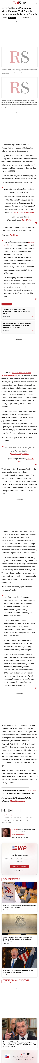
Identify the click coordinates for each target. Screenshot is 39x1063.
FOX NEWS (17, 818)
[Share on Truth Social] (7, 810)
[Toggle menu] (3, 3)
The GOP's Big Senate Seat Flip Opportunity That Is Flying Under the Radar (19, 906)
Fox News (14, 235)
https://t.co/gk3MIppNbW (24, 212)
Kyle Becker (6, 975)
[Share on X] (3, 810)
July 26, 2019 (27, 220)
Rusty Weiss (6, 943)
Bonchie (4, 18)
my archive (31, 790)
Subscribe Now (19, 870)
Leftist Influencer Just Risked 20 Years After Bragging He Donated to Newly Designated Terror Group (17, 939)
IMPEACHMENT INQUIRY (21, 820)
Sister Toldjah (7, 910)
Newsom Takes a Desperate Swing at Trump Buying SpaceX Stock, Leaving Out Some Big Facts (19, 1044)
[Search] (35, 3)
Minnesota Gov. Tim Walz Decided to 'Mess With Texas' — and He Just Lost (18, 971)
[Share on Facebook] (10, 810)
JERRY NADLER (6, 822)
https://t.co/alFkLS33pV (19, 454)
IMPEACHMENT (6, 820)
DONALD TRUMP (7, 818)
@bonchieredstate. (17, 801)
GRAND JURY (28, 818)
